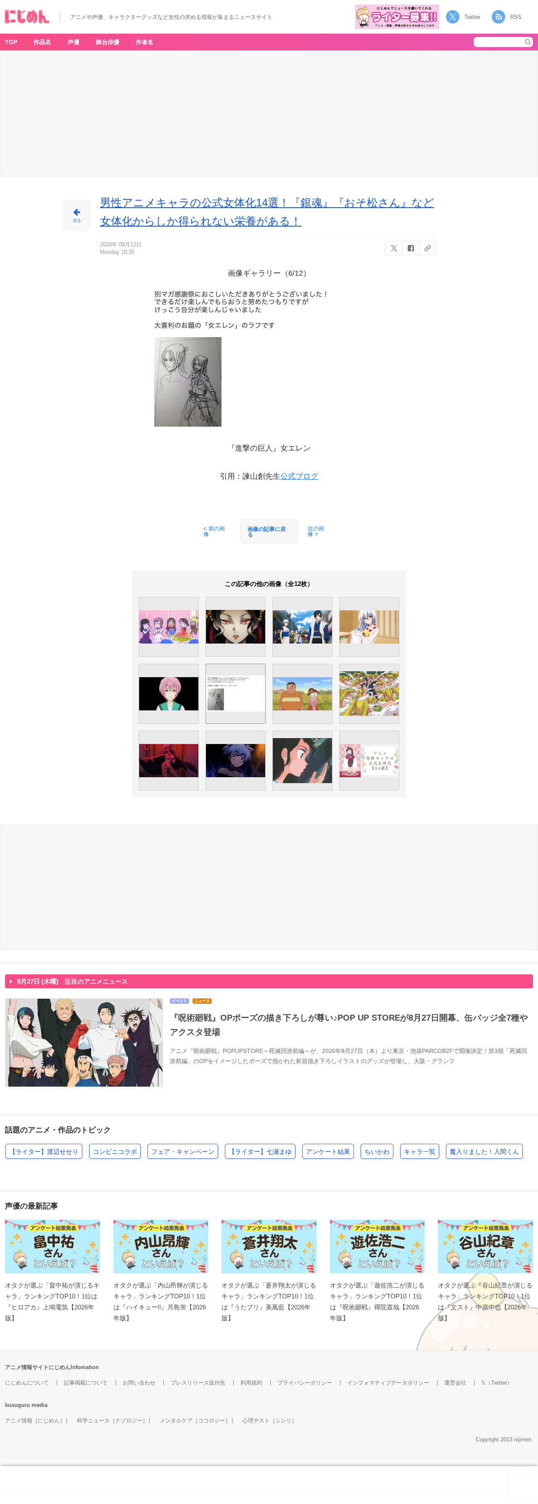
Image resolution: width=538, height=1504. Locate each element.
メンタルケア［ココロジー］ (195, 1420)
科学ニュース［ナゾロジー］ (112, 1420)
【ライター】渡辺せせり (44, 1151)
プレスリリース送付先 (198, 1383)
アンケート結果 (328, 1151)
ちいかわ (377, 1151)
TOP (11, 42)
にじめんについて (27, 1383)
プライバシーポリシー (304, 1383)
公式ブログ (299, 476)
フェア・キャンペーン (182, 1151)
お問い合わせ (139, 1383)
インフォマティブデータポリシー (388, 1383)
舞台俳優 (107, 42)
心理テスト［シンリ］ (270, 1420)
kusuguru (17, 1405)
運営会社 (455, 1383)
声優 (73, 42)
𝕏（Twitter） (496, 1383)
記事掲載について (86, 1383)
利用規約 (251, 1383)
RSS (516, 17)
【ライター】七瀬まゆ (260, 1151)
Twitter (472, 17)
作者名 (144, 42)
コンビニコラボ (115, 1151)
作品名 (42, 42)
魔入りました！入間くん (484, 1151)
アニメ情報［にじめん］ (35, 1420)
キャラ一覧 (419, 1151)
